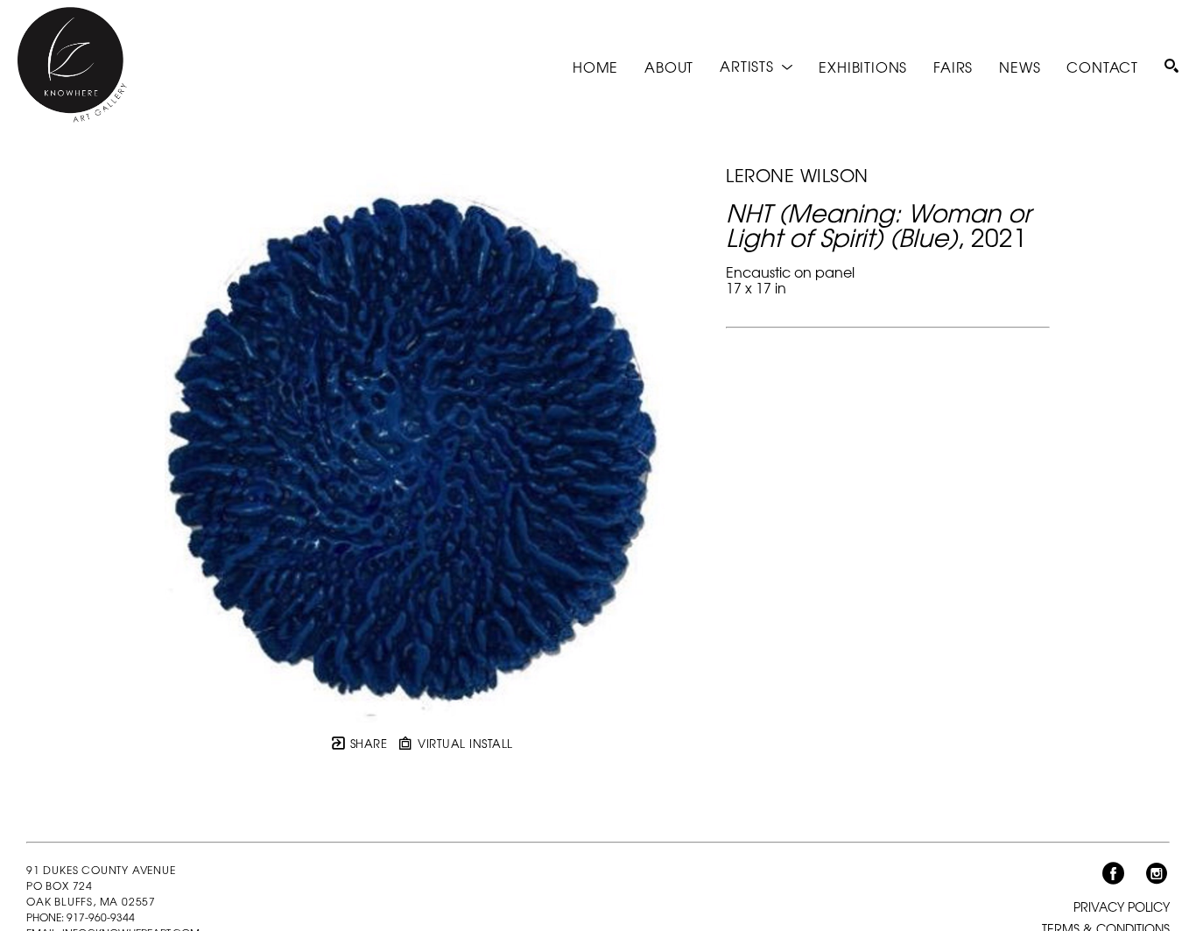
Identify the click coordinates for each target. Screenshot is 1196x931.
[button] (756, 66)
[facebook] (1113, 874)
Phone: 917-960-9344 (80, 917)
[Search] (1171, 66)
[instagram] (1156, 874)
